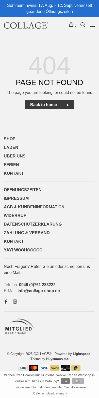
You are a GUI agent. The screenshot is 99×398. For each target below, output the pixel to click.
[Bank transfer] (23, 369)
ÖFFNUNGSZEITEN (23, 190)
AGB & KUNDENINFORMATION (34, 207)
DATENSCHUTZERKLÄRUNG (33, 224)
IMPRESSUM (16, 198)
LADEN (11, 147)
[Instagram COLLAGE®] (15, 302)
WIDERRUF (15, 215)
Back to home (43, 105)
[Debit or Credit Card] (65, 369)
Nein (78, 381)
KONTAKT (14, 173)
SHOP (9, 139)
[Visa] (44, 369)
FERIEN (11, 165)
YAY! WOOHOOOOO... (24, 250)
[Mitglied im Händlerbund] (21, 335)
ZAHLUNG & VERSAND (27, 233)
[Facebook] (6, 302)
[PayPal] (55, 369)
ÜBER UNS (15, 156)
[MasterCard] (33, 369)
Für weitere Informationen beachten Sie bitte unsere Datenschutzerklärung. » (50, 390)
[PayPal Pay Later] (76, 369)
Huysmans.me (57, 359)
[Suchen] (83, 25)
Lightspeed (81, 354)
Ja (65, 381)
